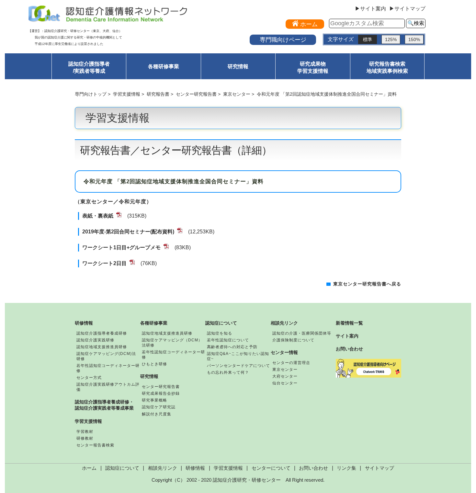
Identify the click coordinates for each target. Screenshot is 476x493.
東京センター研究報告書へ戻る (367, 284)
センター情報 (284, 352)
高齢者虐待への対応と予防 (232, 347)
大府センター (285, 376)
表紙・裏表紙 (97, 216)
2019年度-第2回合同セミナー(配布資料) (128, 231)
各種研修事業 (163, 66)
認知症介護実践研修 (95, 340)
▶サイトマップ (407, 8)
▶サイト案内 (370, 8)
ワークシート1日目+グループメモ (121, 247)
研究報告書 (158, 94)
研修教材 (84, 438)
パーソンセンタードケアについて (238, 365)
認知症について (221, 323)
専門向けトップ (91, 94)
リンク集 (346, 468)
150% (414, 39)
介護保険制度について (293, 340)
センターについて (271, 468)
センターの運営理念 (291, 362)
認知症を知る (219, 333)
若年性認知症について (228, 340)
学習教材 (84, 431)
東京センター (236, 94)
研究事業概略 (154, 400)
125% (391, 39)
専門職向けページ (283, 39)
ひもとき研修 (154, 364)
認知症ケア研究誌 (159, 407)
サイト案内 (347, 335)
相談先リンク (284, 323)
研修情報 (84, 323)
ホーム (89, 468)
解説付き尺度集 (156, 414)
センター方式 (89, 377)
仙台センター (285, 383)
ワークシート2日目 (104, 263)
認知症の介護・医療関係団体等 (301, 333)
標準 (367, 39)
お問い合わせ (349, 348)
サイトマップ (379, 468)
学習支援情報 (126, 94)
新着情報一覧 (349, 323)
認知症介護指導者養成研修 (101, 333)
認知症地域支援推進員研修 (101, 347)
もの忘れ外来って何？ (228, 372)
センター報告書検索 (95, 445)
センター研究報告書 (196, 94)
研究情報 (238, 66)
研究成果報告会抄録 (161, 393)
